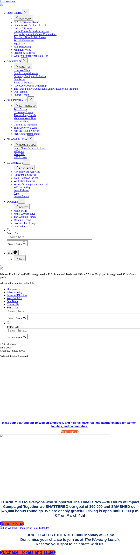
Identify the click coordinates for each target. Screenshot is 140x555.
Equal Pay (19, 43)
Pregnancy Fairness (24, 52)
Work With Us (14, 298)
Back (21, 259)
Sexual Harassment (24, 40)
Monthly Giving (22, 220)
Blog (16, 193)
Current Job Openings (25, 124)
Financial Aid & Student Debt (30, 25)
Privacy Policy (15, 292)
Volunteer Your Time (25, 118)
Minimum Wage (22, 49)
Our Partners (20, 91)
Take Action (20, 109)
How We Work (22, 70)
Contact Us (13, 304)
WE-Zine (19, 151)
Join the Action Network (27, 130)
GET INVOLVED (17, 100)
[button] (8, 230)
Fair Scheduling (22, 46)
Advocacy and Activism (27, 171)
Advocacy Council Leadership (30, 85)
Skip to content (8, 1)
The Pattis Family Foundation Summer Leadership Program (46, 88)
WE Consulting (22, 187)
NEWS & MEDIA (17, 139)
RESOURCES (15, 162)
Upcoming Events (23, 112)
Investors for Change (25, 223)
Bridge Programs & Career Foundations (35, 34)
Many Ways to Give (24, 213)
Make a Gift (20, 210)
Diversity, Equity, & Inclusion (30, 76)
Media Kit (19, 154)
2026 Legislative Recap (26, 22)
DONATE (12, 201)
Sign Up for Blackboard (27, 133)
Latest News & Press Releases (30, 148)
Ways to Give (21, 121)
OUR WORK (14, 12)
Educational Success (25, 174)
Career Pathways (23, 28)
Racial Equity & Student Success (31, 31)
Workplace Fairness (24, 181)
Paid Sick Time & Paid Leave (30, 37)
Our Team (19, 79)
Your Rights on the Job (26, 177)
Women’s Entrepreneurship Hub (31, 55)
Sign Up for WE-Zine (25, 127)
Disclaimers (13, 289)
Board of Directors (24, 82)
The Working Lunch (25, 115)
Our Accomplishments (26, 73)
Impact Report (21, 94)
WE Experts (20, 157)
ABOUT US (14, 61)
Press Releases (21, 190)
